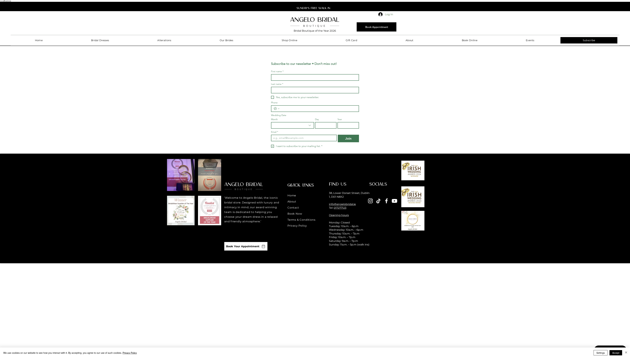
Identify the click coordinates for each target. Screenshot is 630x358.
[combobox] (292, 125)
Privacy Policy (297, 225)
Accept (615, 352)
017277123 (340, 207)
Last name (277, 84)
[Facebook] (386, 201)
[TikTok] (378, 201)
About (291, 201)
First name (277, 71)
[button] (100, 40)
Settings (600, 352)
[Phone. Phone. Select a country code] (276, 109)
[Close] (626, 352)
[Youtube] (394, 201)
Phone (274, 102)
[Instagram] (370, 201)
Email (274, 132)
